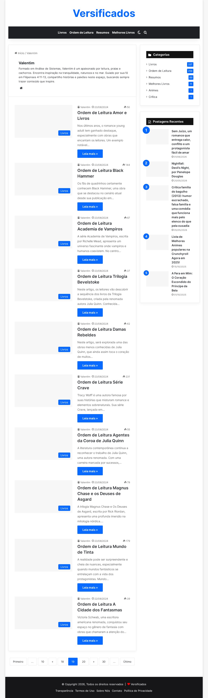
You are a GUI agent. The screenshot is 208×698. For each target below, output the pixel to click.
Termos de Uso (84, 690)
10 (42, 661)
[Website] (21, 88)
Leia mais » (90, 153)
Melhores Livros (123, 32)
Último (127, 661)
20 (83, 661)
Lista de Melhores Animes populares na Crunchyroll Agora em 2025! (181, 249)
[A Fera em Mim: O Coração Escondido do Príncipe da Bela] (157, 279)
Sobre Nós (103, 690)
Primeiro (18, 661)
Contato (117, 690)
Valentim (26, 63)
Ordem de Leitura (81, 32)
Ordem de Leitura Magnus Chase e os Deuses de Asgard (102, 493)
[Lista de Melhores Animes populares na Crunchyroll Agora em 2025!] (157, 242)
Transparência (64, 690)
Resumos (102, 32)
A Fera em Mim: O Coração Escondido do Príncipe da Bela (182, 282)
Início (20, 53)
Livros (62, 32)
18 (62, 661)
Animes (153, 90)
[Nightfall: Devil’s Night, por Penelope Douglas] (157, 169)
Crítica (153, 96)
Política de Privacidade (138, 690)
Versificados (138, 684)
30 (103, 661)
